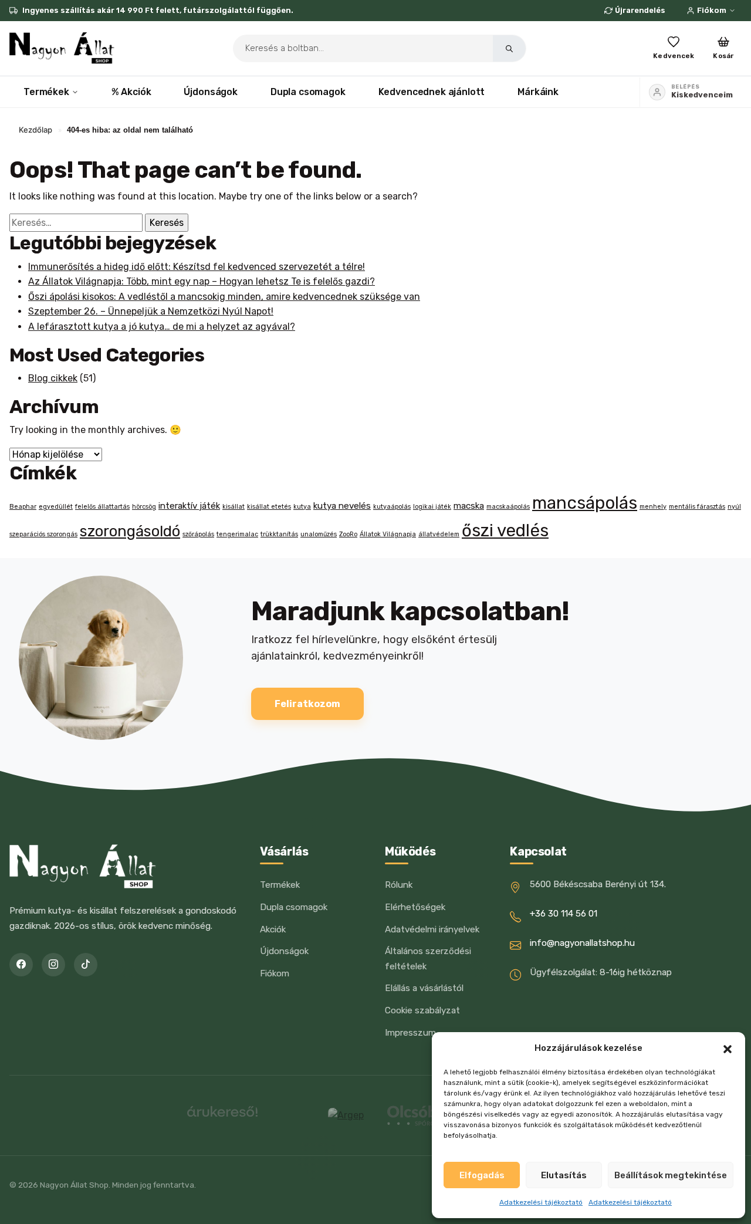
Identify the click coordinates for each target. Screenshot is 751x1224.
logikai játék (432, 506)
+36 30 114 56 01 (563, 913)
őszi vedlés (505, 530)
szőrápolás (198, 534)
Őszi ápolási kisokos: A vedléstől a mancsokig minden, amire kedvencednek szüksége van (224, 296)
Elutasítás (564, 1175)
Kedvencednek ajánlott (431, 91)
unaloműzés (318, 534)
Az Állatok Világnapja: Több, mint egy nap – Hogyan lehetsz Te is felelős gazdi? (201, 281)
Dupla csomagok (308, 91)
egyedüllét (56, 506)
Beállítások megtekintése (670, 1175)
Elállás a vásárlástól (424, 988)
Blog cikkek (52, 378)
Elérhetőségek (415, 907)
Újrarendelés (640, 10)
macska (469, 506)
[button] (727, 1048)
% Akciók (131, 91)
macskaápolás (508, 506)
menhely (653, 506)
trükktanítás (279, 534)
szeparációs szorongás (43, 534)
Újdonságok (210, 91)
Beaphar (22, 506)
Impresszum (410, 1032)
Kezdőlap (35, 129)
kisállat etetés (269, 506)
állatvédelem (438, 534)
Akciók (273, 929)
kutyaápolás (392, 506)
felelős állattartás (102, 506)
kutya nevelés (342, 506)
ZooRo (348, 534)
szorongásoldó (130, 531)
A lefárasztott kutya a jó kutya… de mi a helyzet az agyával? (161, 326)
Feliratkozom (307, 703)
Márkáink (538, 91)
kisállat (233, 506)
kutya (302, 506)
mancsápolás (584, 503)
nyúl (734, 506)
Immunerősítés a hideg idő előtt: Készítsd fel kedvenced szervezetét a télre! (196, 266)
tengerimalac (237, 534)
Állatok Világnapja (388, 534)
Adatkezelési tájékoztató (541, 1202)
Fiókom (711, 10)
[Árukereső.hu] (222, 1115)
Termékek (46, 91)
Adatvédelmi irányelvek (432, 929)
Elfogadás (482, 1175)
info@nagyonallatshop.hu (582, 943)
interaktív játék (189, 506)
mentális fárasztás (697, 506)
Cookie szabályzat (422, 1010)
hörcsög (144, 506)
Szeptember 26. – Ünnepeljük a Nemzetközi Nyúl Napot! (150, 311)
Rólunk (398, 885)
